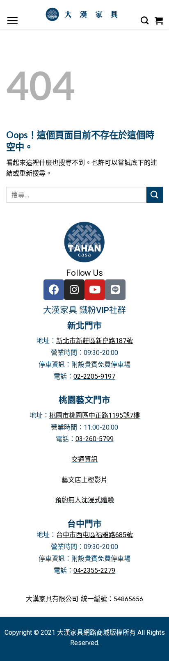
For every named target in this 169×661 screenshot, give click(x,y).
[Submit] (154, 195)
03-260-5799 (94, 439)
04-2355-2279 (94, 570)
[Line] (115, 289)
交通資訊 (84, 459)
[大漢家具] (83, 14)
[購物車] (159, 20)
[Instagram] (74, 289)
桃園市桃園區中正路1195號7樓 (94, 415)
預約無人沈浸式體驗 (84, 500)
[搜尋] (145, 20)
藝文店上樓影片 (84, 480)
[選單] (12, 20)
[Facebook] (53, 289)
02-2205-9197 (94, 376)
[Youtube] (94, 289)
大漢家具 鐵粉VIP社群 (84, 310)
